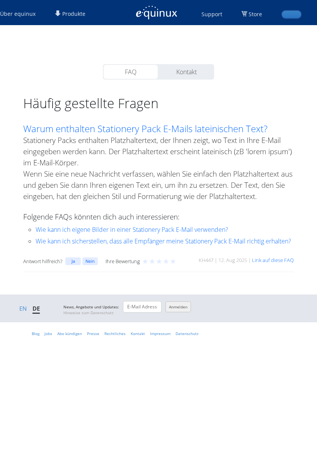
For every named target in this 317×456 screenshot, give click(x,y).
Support (211, 14)
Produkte (73, 13)
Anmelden (178, 307)
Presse (93, 333)
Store (255, 14)
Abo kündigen (69, 333)
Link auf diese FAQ (273, 260)
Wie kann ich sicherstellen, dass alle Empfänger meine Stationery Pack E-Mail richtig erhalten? (163, 241)
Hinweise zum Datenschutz (88, 312)
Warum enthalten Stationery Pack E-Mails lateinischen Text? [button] (145, 128)
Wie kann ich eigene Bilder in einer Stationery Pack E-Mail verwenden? (132, 229)
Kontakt (186, 72)
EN (23, 308)
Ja (73, 261)
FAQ (130, 72)
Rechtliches (115, 333)
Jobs (48, 333)
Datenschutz (187, 333)
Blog (35, 333)
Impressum (160, 333)
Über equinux (18, 13)
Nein (90, 261)
